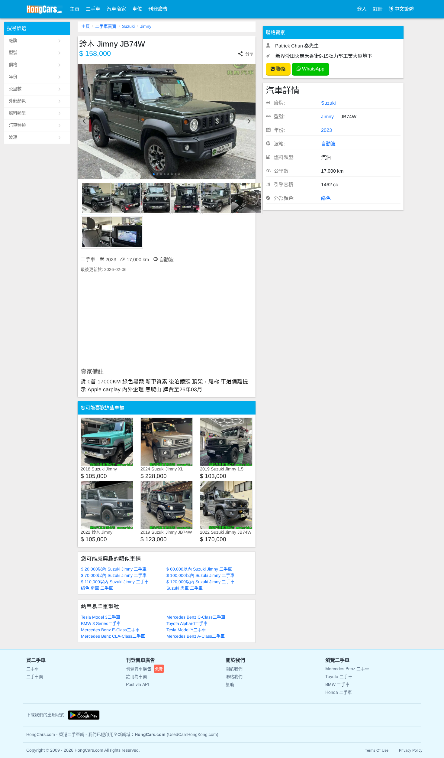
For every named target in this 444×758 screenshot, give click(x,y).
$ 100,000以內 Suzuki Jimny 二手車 (200, 575)
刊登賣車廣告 (144, 668)
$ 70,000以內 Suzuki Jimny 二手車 (113, 575)
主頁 (74, 8)
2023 (326, 130)
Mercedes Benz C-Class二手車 (195, 617)
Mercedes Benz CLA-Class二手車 (113, 636)
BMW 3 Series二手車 (101, 623)
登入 (362, 8)
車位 (137, 8)
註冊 (378, 8)
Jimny (145, 26)
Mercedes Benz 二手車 (347, 668)
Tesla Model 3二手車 (100, 617)
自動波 (328, 143)
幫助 (230, 684)
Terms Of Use (376, 750)
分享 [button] (249, 53)
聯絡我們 (234, 676)
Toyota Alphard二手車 (187, 623)
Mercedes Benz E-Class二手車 (110, 629)
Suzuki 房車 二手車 (184, 588)
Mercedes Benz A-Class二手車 (195, 636)
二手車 (93, 8)
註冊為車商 (136, 676)
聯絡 (280, 68)
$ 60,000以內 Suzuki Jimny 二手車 (199, 569)
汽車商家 (116, 8)
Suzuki (128, 26)
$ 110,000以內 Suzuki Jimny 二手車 (115, 581)
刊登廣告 (158, 8)
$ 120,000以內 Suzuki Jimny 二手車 (200, 581)
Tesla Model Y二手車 (186, 629)
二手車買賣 (105, 26)
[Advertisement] (167, 320)
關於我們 (234, 668)
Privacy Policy (410, 750)
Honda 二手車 (338, 692)
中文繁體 (403, 8)
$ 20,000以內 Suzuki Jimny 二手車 (113, 569)
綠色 (326, 198)
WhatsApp (312, 68)
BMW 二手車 (337, 684)
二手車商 (34, 676)
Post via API (137, 684)
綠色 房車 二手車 (97, 588)
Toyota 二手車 (338, 676)
